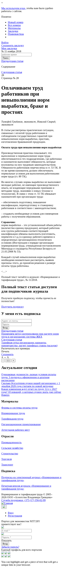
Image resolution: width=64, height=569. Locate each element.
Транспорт (7, 464)
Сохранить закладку (12, 45)
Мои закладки (9, 48)
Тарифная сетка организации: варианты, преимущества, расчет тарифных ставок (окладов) (29, 344)
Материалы (14, 28)
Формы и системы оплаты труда (19, 407)
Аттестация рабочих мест (15, 430)
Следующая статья (11, 72)
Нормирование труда (13, 413)
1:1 (8, 360)
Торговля (6, 459)
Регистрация (15, 515)
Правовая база (16, 34)
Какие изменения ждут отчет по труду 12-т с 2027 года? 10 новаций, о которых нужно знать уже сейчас (31, 390)
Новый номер (15, 22)
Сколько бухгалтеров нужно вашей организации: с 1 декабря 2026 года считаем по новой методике (30, 385)
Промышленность (11, 442)
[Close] (4, 507)
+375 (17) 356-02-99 (23, 500)
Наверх (5, 395)
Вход (5, 328)
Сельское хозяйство (12, 448)
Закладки (13, 31)
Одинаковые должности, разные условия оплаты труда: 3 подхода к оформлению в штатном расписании (28, 377)
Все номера (14, 25)
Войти (5, 42)
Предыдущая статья (12, 61)
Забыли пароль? (10, 547)
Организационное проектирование (21, 424)
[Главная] (7, 503)
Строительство (9, 453)
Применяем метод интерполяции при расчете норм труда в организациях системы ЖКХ (30, 335)
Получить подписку (12, 306)
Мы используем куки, (13, 8)
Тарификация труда (12, 418)
